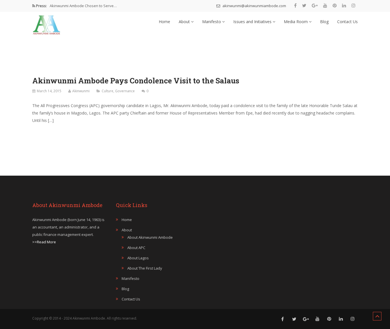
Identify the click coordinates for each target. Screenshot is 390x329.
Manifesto (212, 21)
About (185, 21)
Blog (324, 21)
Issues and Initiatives (253, 21)
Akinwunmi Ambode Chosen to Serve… (83, 5)
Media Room (296, 21)
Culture (107, 91)
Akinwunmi (81, 91)
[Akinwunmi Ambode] (46, 23)
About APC (136, 247)
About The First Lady (144, 268)
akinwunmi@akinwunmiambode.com (254, 5)
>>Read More (44, 241)
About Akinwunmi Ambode (150, 237)
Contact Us (347, 21)
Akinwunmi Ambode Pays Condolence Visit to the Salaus (135, 80)
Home (164, 21)
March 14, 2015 (49, 91)
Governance (125, 91)
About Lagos (138, 257)
